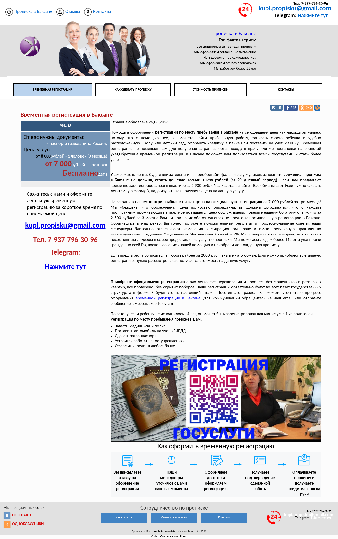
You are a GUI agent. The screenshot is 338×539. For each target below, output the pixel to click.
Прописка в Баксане (234, 33)
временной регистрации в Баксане (168, 298)
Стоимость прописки (210, 90)
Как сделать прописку (133, 90)
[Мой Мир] (317, 108)
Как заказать (124, 517)
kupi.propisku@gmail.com (295, 8)
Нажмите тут (313, 15)
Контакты (286, 90)
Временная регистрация (52, 90)
